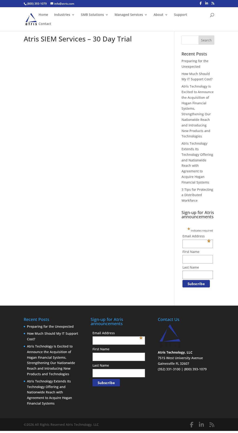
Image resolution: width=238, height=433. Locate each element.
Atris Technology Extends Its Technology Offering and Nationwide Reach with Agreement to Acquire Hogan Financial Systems (49, 392)
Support (180, 15)
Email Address (196, 236)
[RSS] (213, 3)
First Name (190, 251)
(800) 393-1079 (37, 4)
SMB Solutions (92, 15)
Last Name (190, 267)
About (158, 15)
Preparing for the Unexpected (50, 326)
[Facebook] (201, 3)
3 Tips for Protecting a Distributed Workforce (197, 195)
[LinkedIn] (206, 3)
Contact (45, 24)
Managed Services (129, 15)
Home (43, 15)
